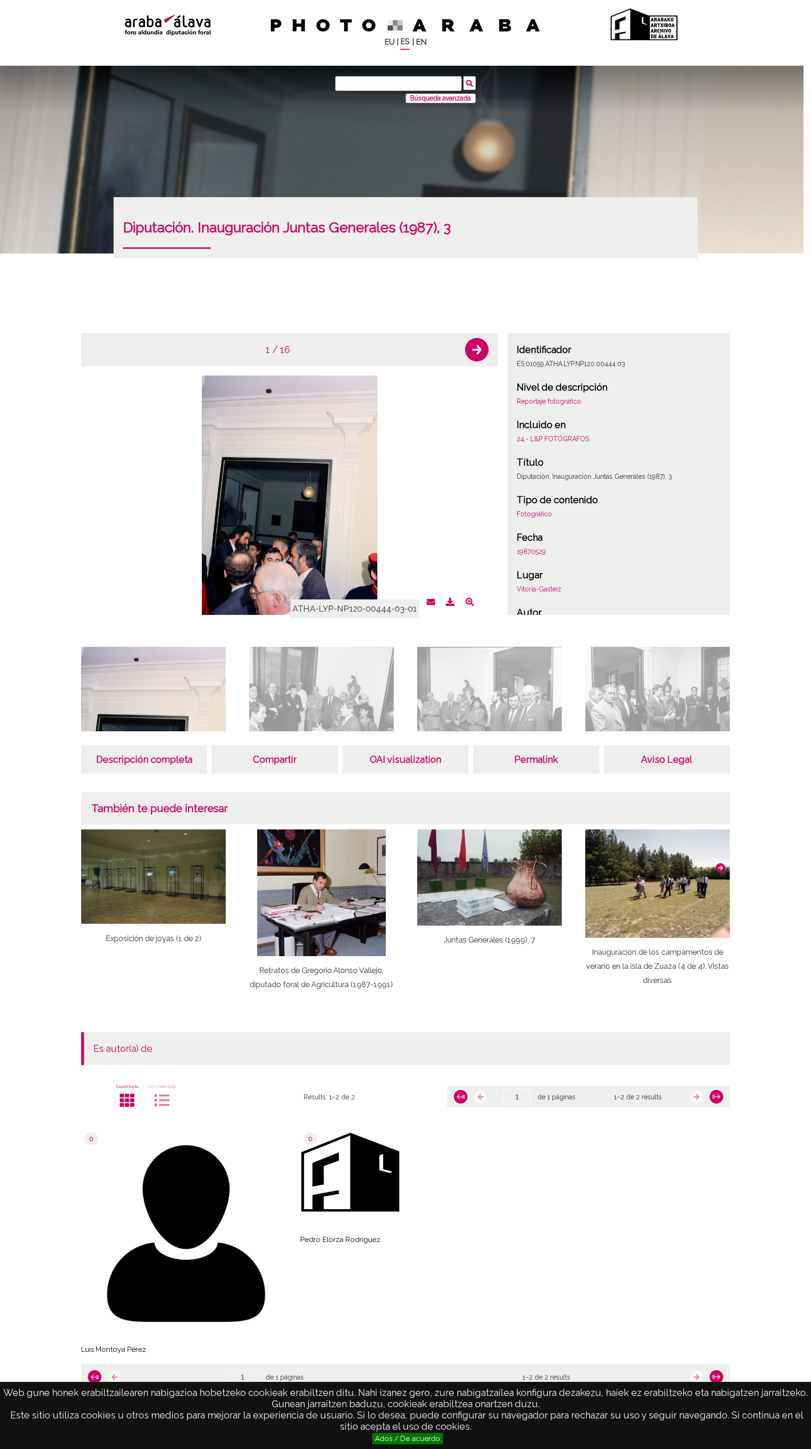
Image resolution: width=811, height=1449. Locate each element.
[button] (477, 349)
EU (389, 42)
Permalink (536, 759)
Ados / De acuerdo (407, 1438)
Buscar (469, 83)
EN (421, 42)
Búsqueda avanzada (440, 98)
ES (405, 41)
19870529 (531, 551)
